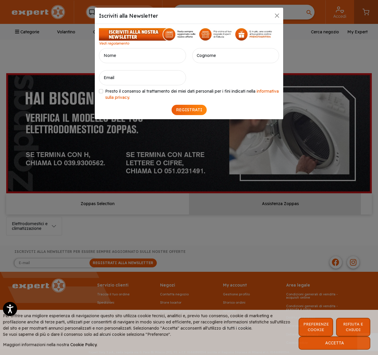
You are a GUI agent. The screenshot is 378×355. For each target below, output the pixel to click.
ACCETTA (334, 343)
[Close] (277, 16)
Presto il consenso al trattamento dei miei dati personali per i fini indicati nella (192, 94)
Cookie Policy (83, 344)
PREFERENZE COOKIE (316, 327)
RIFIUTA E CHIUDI (353, 327)
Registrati (189, 109)
